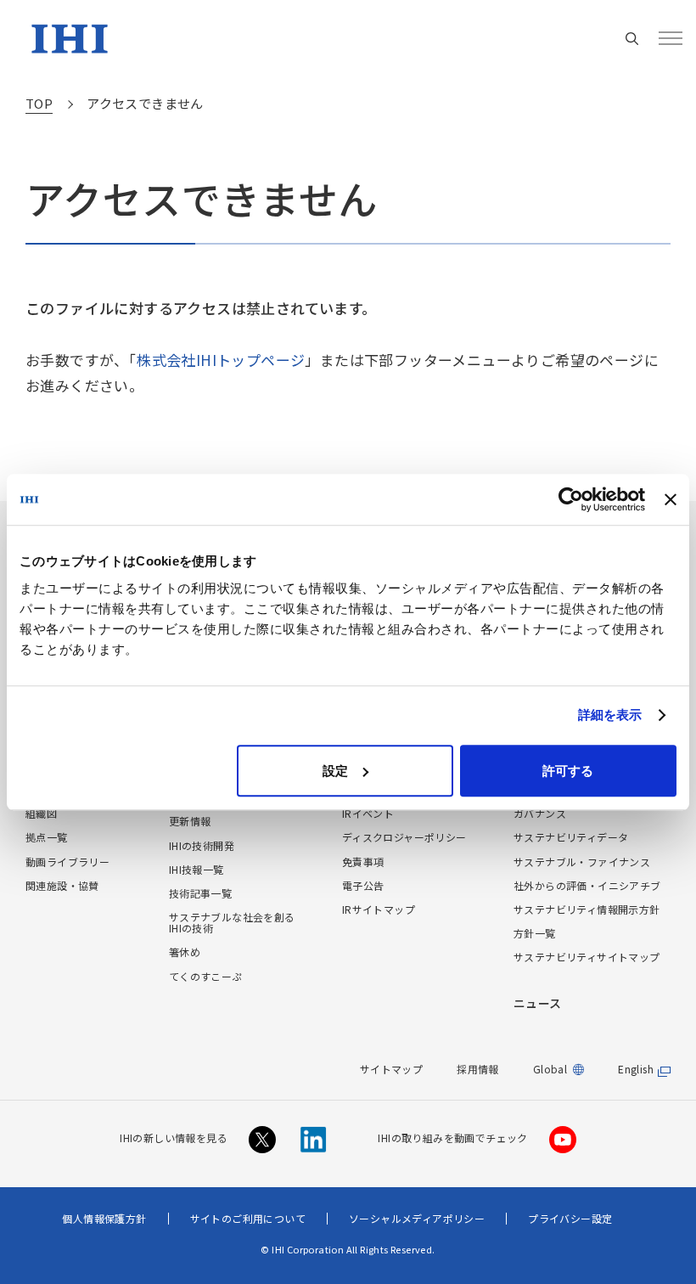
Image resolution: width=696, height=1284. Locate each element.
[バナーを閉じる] (670, 499)
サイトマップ (391, 1069)
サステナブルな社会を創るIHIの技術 (232, 922)
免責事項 (363, 861)
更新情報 (190, 820)
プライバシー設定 (570, 1218)
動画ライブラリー (67, 861)
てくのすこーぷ (206, 976)
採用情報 (478, 1069)
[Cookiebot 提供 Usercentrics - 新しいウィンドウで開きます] (571, 499)
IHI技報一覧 (196, 869)
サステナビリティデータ (571, 836)
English (636, 1069)
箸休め (184, 951)
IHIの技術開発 (201, 845)
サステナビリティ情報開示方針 (587, 909)
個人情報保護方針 (104, 1218)
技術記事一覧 (200, 892)
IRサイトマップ (378, 909)
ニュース (538, 1003)
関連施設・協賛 (62, 885)
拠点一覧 (46, 836)
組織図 (41, 813)
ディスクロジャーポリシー (404, 836)
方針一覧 (535, 932)
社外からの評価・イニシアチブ (587, 885)
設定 (335, 770)
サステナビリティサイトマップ (587, 956)
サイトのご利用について (248, 1218)
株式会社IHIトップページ (221, 359)
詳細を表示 (610, 714)
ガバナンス (540, 813)
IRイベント (368, 813)
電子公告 (363, 885)
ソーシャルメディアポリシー (417, 1218)
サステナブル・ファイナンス (582, 861)
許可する (567, 770)
